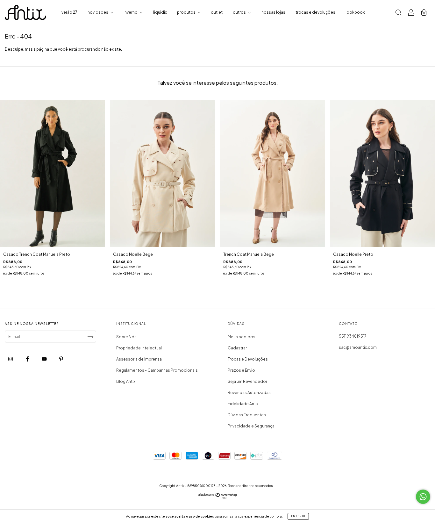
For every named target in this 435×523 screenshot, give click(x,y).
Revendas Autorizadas (249, 392)
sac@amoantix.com (358, 347)
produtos (186, 12)
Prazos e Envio (241, 370)
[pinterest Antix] (61, 359)
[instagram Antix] (11, 359)
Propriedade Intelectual (139, 348)
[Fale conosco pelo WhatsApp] (423, 497)
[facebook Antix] (28, 359)
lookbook (355, 12)
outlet (217, 12)
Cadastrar (237, 348)
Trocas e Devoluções (248, 359)
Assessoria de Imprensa (139, 359)
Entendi (298, 516)
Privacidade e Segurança (251, 426)
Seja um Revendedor (247, 381)
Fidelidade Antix (243, 403)
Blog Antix (125, 381)
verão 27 (69, 12)
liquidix (160, 12)
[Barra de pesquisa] (398, 13)
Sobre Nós (126, 336)
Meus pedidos (241, 336)
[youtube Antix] (45, 359)
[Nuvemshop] (218, 497)
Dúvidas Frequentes (247, 414)
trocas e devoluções (315, 12)
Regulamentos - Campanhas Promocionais (157, 370)
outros (239, 12)
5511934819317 (353, 336)
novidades (98, 12)
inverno (131, 12)
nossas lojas (273, 12)
